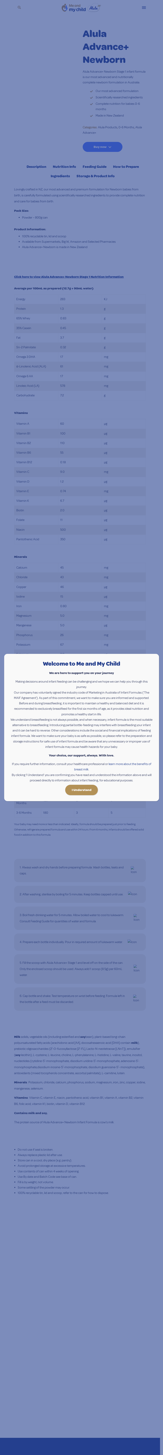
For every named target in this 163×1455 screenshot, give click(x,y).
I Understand (81, 790)
